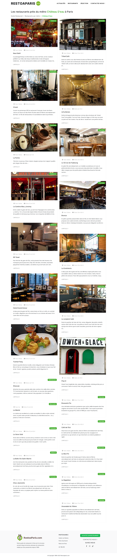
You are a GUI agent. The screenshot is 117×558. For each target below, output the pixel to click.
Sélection (84, 3)
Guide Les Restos (63, 538)
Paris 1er (17, 407)
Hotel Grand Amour (20, 308)
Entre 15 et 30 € (30, 50)
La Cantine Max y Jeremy (22, 206)
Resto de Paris (63, 543)
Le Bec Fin (65, 454)
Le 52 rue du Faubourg (69, 163)
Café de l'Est (66, 427)
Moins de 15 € (78, 109)
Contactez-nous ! (98, 3)
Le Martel (16, 410)
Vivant (15, 107)
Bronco (64, 215)
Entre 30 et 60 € (30, 104)
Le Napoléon (66, 480)
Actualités (61, 3)
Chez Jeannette (19, 483)
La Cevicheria (66, 268)
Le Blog (62, 547)
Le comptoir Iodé (67, 319)
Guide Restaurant (17, 16)
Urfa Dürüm (65, 112)
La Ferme (16, 158)
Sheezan (16, 386)
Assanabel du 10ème (69, 506)
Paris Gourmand (63, 540)
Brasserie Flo (66, 403)
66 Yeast (16, 257)
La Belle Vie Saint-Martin (22, 459)
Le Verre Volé (18, 434)
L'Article (16, 64)
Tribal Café (65, 56)
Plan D (63, 381)
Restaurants (73, 3)
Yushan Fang (18, 362)
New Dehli (17, 53)
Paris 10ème (18, 50)
